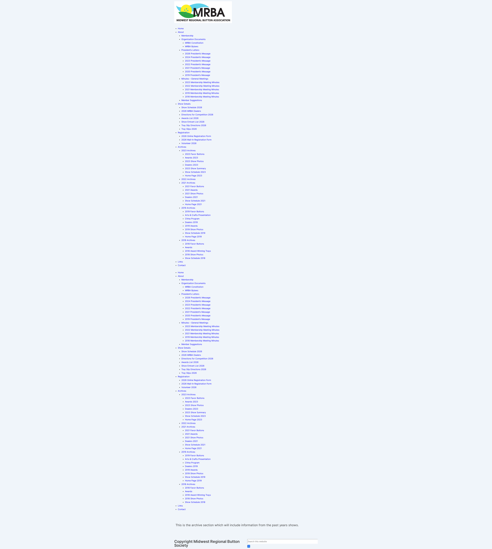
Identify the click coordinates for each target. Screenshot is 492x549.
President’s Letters (190, 50)
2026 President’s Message (197, 53)
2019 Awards (191, 226)
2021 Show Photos (194, 193)
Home (181, 28)
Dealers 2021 (191, 197)
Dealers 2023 (191, 165)
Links (180, 261)
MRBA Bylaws (191, 46)
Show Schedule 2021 (195, 200)
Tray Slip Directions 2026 (193, 125)
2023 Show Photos (194, 161)
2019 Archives (188, 208)
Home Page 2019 (193, 236)
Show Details (184, 104)
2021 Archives (188, 182)
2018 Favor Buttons (194, 243)
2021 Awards (191, 190)
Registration (183, 132)
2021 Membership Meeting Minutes (202, 89)
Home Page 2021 (193, 204)
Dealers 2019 (191, 222)
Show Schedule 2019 (195, 233)
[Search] (248, 546)
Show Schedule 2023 (195, 172)
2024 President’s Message (197, 57)
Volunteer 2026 (188, 143)
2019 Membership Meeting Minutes (202, 93)
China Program (192, 218)
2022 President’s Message (197, 64)
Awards (188, 247)
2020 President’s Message (197, 71)
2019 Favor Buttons (194, 211)
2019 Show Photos (194, 229)
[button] (246, 269)
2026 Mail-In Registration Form (196, 139)
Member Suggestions (191, 100)
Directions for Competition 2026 (197, 114)
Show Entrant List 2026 (192, 121)
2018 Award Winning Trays (198, 251)
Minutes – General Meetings (194, 78)
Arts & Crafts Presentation (198, 215)
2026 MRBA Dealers (191, 111)
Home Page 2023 (193, 175)
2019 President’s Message (197, 75)
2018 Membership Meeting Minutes (202, 96)
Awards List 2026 (189, 118)
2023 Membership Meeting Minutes (202, 82)
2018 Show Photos (194, 254)
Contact (182, 265)
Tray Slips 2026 (189, 129)
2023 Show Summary (195, 168)
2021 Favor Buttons (194, 186)
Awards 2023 (191, 157)
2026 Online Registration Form (196, 136)
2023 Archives (188, 150)
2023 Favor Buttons (194, 154)
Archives (182, 147)
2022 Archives (188, 179)
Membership (187, 35)
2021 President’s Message (197, 68)
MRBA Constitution (194, 43)
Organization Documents (193, 39)
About (181, 32)
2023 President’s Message (197, 60)
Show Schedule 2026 (191, 107)
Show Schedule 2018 (195, 258)
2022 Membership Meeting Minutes (202, 86)
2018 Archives (188, 240)
